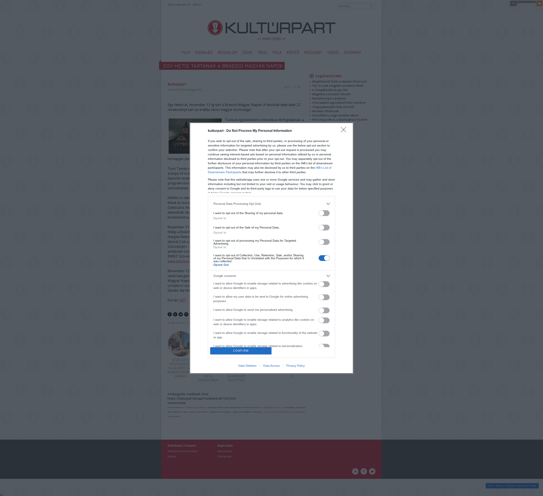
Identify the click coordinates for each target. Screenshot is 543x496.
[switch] (324, 213)
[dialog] (271, 248)
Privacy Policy (295, 365)
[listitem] (271, 204)
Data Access (271, 365)
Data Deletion (247, 365)
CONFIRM (241, 350)
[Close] (345, 131)
